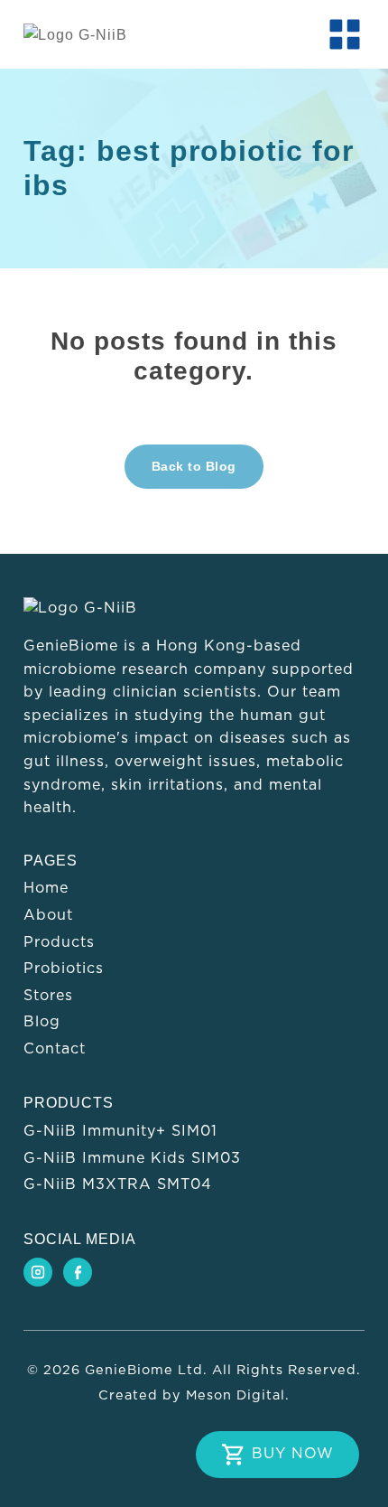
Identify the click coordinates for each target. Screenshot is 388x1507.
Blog (41, 1022)
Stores (48, 995)
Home (46, 888)
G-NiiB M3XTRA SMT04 (117, 1184)
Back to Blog (194, 466)
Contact (54, 1049)
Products (59, 942)
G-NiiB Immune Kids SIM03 (132, 1158)
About (48, 915)
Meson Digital (235, 1395)
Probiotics (63, 968)
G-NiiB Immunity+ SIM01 (120, 1131)
